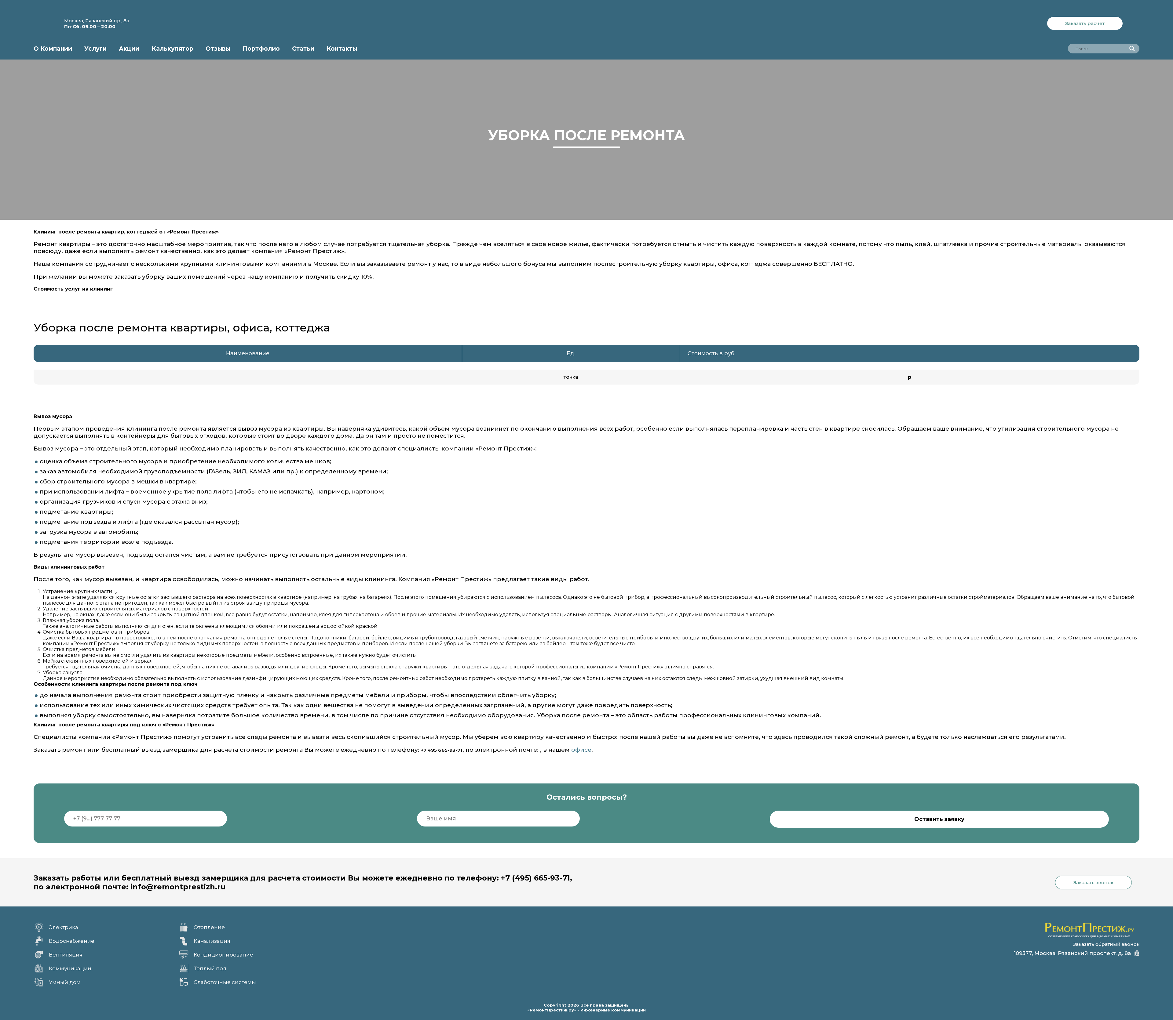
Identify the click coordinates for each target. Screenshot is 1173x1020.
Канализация (212, 941)
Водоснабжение (71, 941)
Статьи (303, 48)
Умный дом (65, 982)
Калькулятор (172, 48)
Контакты (342, 48)
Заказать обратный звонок (1106, 944)
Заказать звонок (1093, 882)
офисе (581, 749)
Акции (129, 48)
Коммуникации (70, 968)
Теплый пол (210, 968)
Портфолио (261, 48)
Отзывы (218, 48)
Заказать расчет (1085, 23)
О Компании (53, 48)
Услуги (95, 48)
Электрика (63, 927)
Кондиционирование (223, 955)
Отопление (209, 927)
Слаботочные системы (225, 982)
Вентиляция (65, 955)
